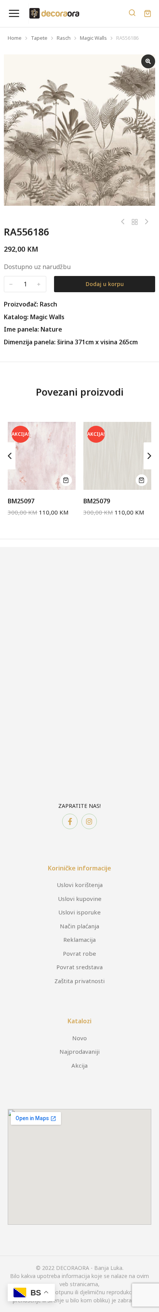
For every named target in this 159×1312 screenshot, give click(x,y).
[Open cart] (147, 13)
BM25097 (21, 501)
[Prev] (124, 222)
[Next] (144, 222)
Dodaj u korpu (105, 284)
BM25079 (96, 501)
